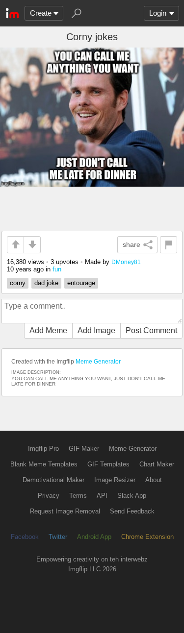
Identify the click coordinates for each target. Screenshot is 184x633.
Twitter (58, 536)
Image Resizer (114, 480)
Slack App (131, 495)
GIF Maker (84, 448)
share (131, 244)
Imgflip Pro (43, 448)
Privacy (48, 495)
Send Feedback (132, 511)
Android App (94, 536)
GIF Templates (108, 464)
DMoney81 (126, 262)
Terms (78, 495)
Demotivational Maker (53, 480)
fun (57, 269)
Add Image (96, 330)
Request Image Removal (65, 511)
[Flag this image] (168, 244)
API (102, 495)
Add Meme (48, 330)
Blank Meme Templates (44, 464)
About (153, 480)
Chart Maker (156, 464)
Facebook (25, 536)
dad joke (46, 283)
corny (18, 283)
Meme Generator (98, 361)
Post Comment (151, 330)
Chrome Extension (147, 536)
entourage (81, 283)
